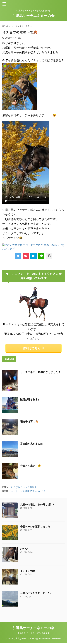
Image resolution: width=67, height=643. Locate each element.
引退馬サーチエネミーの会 (33, 15)
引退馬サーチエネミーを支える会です (33, 633)
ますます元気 (27, 570)
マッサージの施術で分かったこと (28, 491)
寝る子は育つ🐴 (29, 421)
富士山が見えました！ (32, 443)
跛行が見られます (30, 399)
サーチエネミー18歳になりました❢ (40, 372)
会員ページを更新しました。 (36, 592)
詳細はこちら (32, 348)
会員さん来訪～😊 (30, 465)
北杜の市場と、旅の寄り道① (37, 504)
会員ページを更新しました (35, 526)
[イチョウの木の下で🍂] (33, 256)
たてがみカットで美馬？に (25, 487)
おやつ (24, 548)
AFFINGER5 (56, 638)
